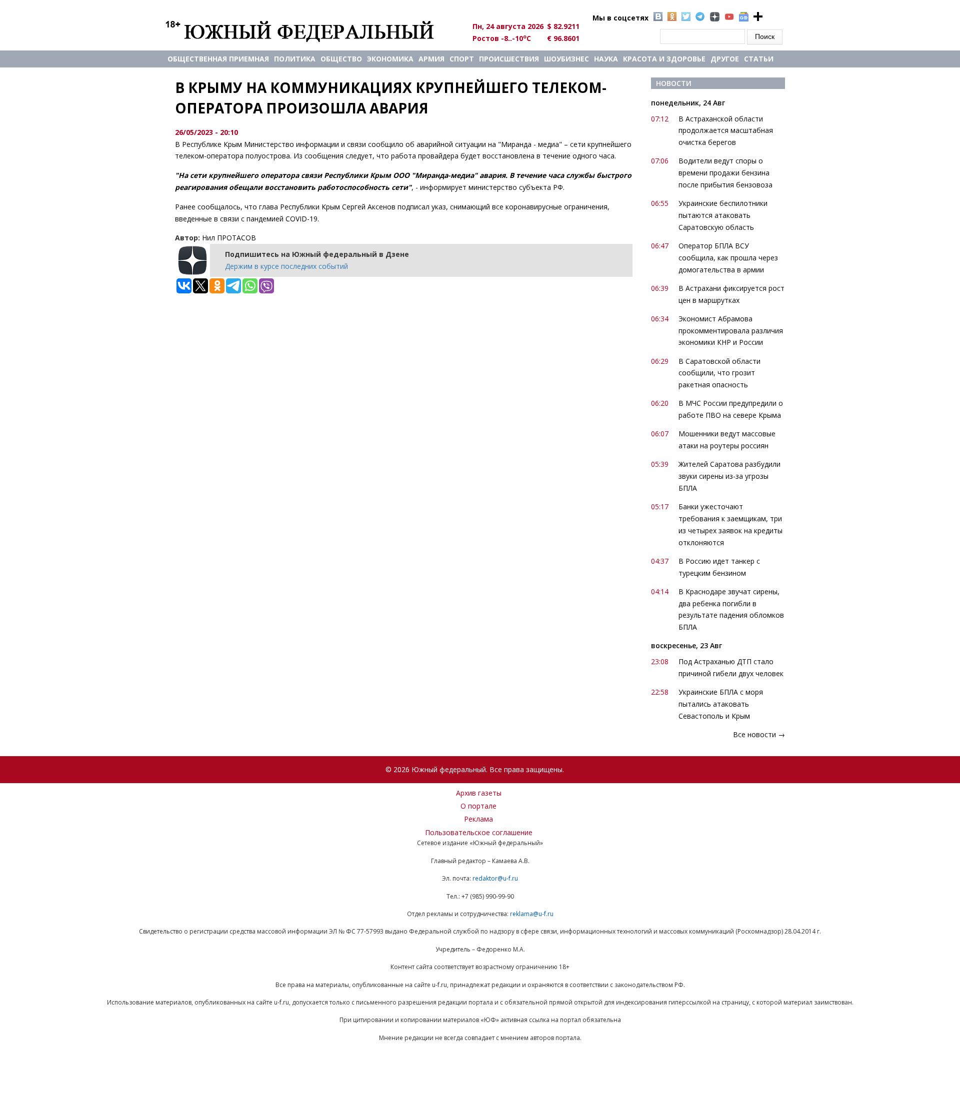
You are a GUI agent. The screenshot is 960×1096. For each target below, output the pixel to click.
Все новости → (759, 734)
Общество (341, 58)
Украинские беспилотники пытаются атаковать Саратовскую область (723, 215)
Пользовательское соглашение (478, 832)
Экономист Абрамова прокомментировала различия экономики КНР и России (730, 330)
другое (724, 58)
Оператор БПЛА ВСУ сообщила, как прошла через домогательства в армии (728, 257)
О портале (478, 806)
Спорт (462, 58)
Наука (606, 58)
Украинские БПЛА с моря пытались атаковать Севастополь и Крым (720, 704)
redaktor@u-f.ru (495, 878)
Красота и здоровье (664, 58)
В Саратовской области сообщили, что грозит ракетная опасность (719, 373)
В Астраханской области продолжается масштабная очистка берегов (725, 130)
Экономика (390, 58)
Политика (295, 58)
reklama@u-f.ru (532, 914)
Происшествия (509, 58)
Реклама (478, 819)
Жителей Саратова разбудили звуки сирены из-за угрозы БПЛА (729, 476)
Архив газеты (479, 793)
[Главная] (311, 31)
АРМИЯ (431, 58)
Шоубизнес (566, 58)
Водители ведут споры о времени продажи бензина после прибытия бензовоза (725, 172)
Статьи (759, 58)
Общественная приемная (218, 58)
